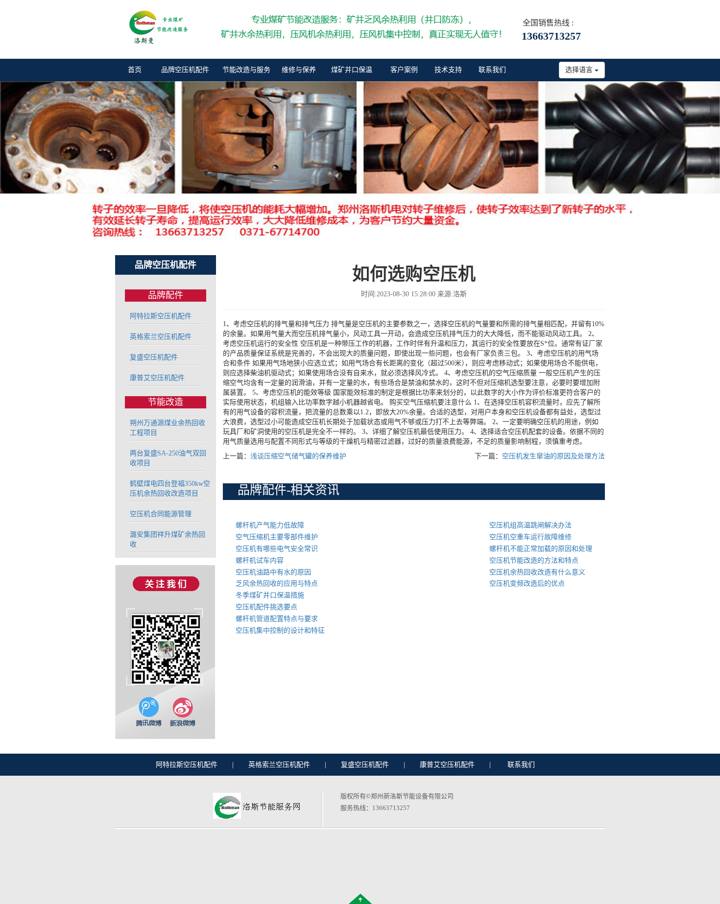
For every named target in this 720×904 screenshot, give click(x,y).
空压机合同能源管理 (161, 514)
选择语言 (580, 69)
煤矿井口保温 (351, 69)
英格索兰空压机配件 (161, 336)
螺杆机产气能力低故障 (270, 525)
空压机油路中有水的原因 (273, 572)
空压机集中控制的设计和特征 (280, 630)
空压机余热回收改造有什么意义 (537, 572)
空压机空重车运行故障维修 (530, 537)
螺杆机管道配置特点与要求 (277, 618)
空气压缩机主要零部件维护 (277, 537)
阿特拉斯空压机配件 (161, 316)
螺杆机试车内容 (260, 560)
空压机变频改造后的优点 (527, 583)
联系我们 (492, 69)
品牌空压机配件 (185, 69)
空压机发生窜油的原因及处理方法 (553, 456)
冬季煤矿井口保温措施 (270, 595)
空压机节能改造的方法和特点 (533, 560)
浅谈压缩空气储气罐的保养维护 (298, 456)
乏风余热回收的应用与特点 (277, 583)
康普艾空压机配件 (157, 377)
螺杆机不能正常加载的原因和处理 (540, 548)
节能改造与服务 (246, 69)
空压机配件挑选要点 (266, 607)
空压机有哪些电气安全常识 (277, 548)
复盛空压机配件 (154, 357)
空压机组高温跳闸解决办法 (530, 525)
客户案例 (404, 69)
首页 (135, 69)
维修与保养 (299, 69)
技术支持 (448, 69)
